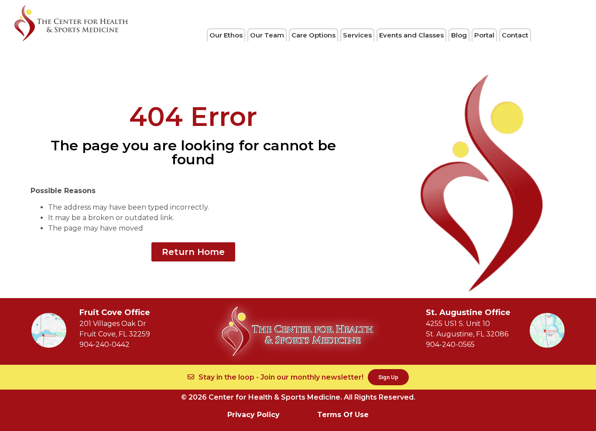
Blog (459, 35)
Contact (515, 35)
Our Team (267, 35)
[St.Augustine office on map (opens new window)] (547, 330)
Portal (484, 35)
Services (357, 35)
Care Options (313, 35)
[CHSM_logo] (71, 23)
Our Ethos (226, 35)
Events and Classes (411, 35)
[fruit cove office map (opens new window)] (48, 330)
